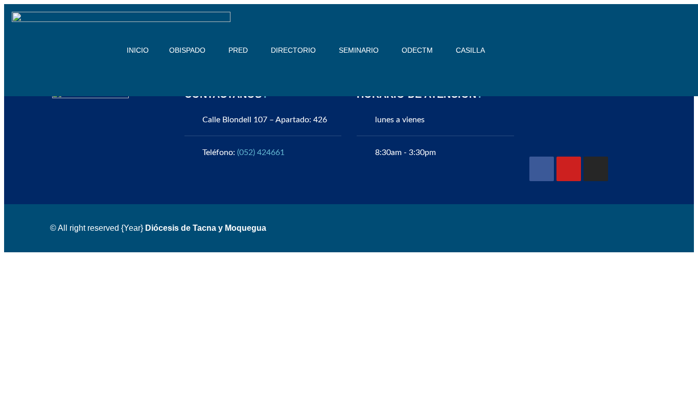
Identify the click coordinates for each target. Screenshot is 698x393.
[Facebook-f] (541, 169)
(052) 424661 (261, 152)
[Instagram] (596, 169)
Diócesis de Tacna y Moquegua (205, 228)
